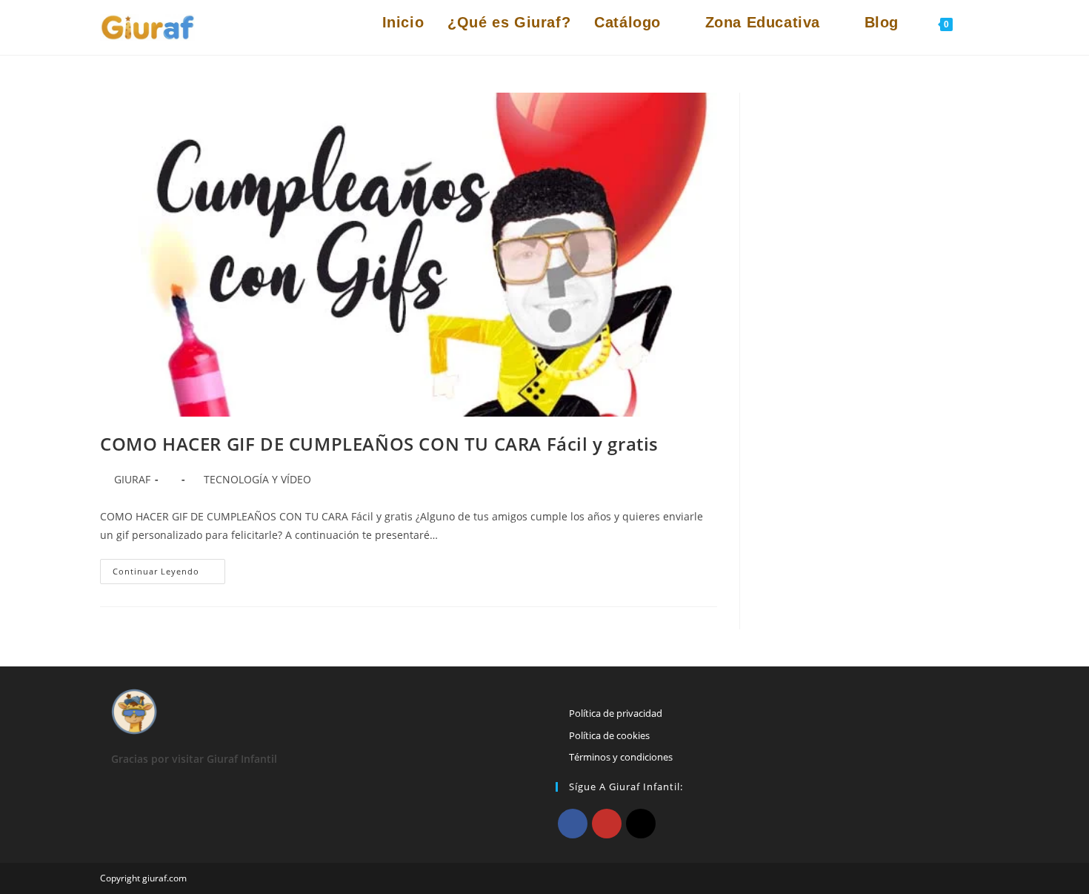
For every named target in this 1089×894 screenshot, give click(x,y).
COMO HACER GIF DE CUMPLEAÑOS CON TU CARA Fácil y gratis (379, 443)
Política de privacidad (615, 713)
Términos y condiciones (621, 757)
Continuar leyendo (169, 574)
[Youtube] (607, 823)
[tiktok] (641, 823)
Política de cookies (609, 735)
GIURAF (132, 479)
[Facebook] (572, 823)
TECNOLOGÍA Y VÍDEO (257, 479)
